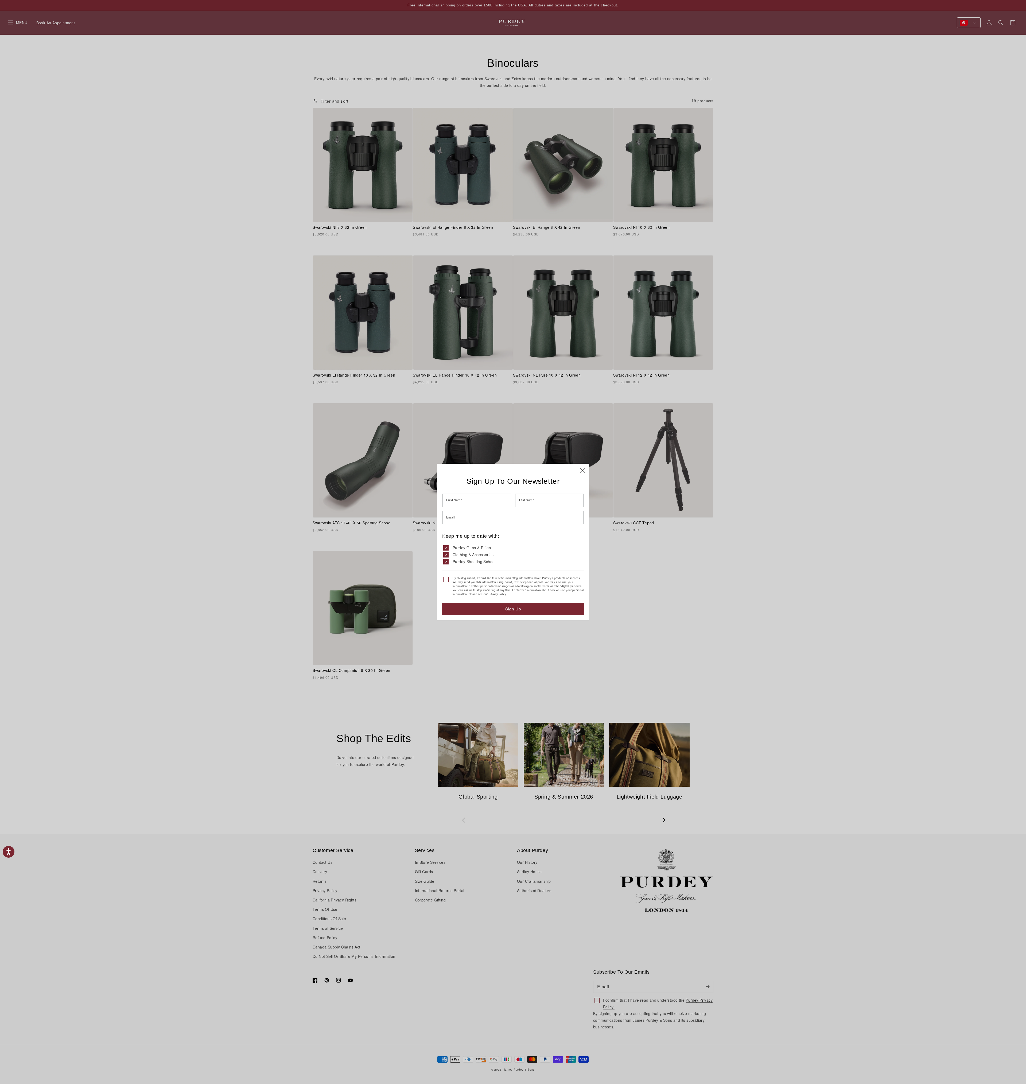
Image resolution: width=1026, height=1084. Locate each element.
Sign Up (513, 608)
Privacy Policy (497, 594)
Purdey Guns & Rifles (472, 547)
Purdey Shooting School (474, 561)
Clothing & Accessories (473, 554)
